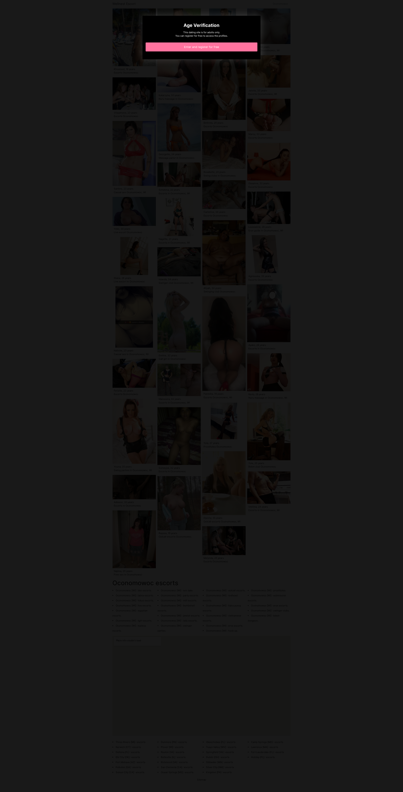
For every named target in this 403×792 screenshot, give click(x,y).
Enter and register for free (201, 47)
